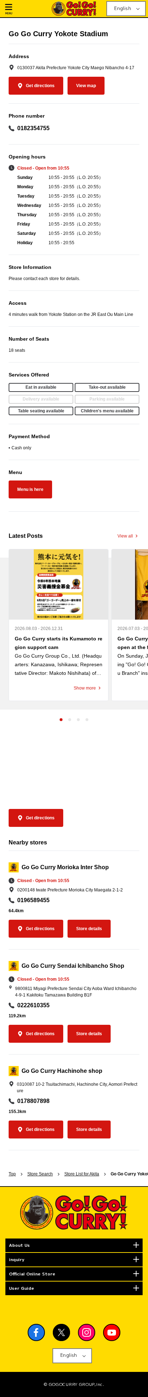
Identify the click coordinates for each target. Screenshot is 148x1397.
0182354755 (33, 128)
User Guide (21, 1288)
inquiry (16, 1259)
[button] (25, 8)
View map (86, 85)
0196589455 (33, 900)
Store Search (40, 1174)
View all (125, 536)
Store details (89, 928)
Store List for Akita (81, 1174)
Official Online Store (32, 1274)
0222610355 (33, 1005)
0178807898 (33, 1101)
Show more (85, 688)
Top (12, 1174)
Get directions (40, 85)
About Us (19, 1245)
